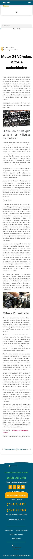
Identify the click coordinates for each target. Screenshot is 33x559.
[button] (29, 2)
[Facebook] (10, 487)
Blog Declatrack (16, 539)
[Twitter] (18, 487)
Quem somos (9, 530)
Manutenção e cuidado (10, 50)
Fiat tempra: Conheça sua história (15, 431)
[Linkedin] (23, 487)
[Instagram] (14, 487)
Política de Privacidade (16, 534)
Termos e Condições (22, 530)
